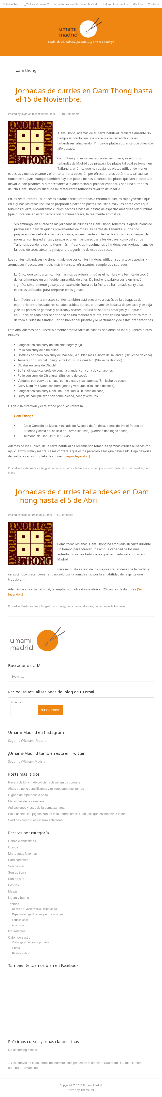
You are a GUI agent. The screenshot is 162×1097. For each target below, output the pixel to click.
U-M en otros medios (115, 4)
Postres (13, 885)
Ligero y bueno (18, 897)
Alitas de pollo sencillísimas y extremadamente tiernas (46, 788)
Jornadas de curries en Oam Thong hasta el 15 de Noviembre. (84, 95)
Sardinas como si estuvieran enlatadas (35, 820)
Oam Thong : (23, 416)
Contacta (153, 4)
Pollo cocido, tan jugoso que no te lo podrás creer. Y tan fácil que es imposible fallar (66, 813)
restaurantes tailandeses (110, 606)
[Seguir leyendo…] (76, 456)
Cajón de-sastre (19, 937)
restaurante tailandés (80, 606)
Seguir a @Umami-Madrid (27, 740)
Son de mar (16, 866)
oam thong (58, 606)
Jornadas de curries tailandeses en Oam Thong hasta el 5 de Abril (82, 496)
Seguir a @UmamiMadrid (26, 761)
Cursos (13, 847)
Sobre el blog (11, 4)
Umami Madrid (92, 1085)
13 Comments (70, 114)
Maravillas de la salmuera (26, 801)
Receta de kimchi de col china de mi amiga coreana (44, 782)
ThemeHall (87, 1090)
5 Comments (65, 515)
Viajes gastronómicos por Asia (31, 942)
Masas (12, 891)
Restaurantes (29, 468)
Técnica (13, 904)
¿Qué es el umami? (36, 4)
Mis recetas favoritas (22, 853)
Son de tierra (17, 872)
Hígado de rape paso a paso (28, 795)
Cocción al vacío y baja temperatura (34, 909)
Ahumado (18, 925)
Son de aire (16, 878)
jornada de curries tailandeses (70, 468)
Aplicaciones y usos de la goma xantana (36, 807)
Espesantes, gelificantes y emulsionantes (37, 914)
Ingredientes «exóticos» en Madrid (75, 4)
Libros (16, 948)
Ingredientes (16, 931)
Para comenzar (18, 859)
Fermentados (20, 920)
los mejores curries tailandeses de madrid (117, 468)
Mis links (138, 4)
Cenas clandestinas (22, 841)
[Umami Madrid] (81, 42)
